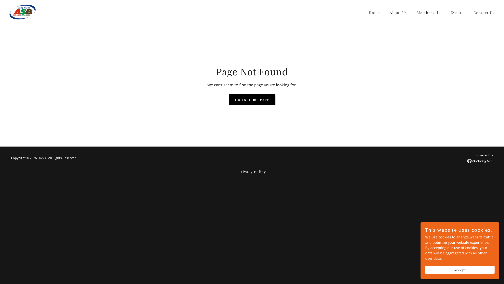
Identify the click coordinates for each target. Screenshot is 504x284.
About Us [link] (398, 12)
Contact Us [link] (484, 12)
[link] (22, 11)
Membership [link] (429, 12)
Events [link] (457, 12)
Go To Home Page (252, 99)
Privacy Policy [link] (252, 171)
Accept (460, 270)
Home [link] (374, 12)
